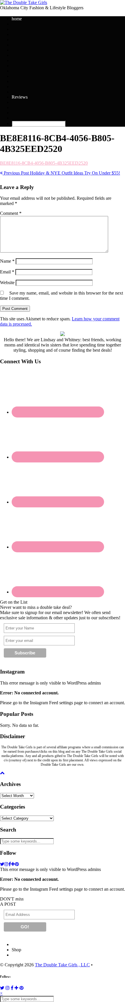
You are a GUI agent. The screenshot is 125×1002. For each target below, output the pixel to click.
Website (7, 282)
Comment (11, 213)
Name (7, 261)
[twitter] (2, 864)
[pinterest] (17, 864)
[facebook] (9, 864)
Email (7, 271)
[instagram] (6, 864)
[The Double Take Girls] (23, 2)
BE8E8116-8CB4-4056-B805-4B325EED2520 (44, 163)
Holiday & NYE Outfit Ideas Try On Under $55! (61, 172)
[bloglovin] (13, 864)
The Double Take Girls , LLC (62, 964)
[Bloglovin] (16, 987)
